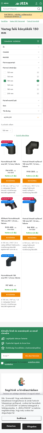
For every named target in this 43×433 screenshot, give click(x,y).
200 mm (22, 93)
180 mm (22, 89)
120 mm (22, 72)
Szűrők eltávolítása (22, 135)
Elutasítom (11, 426)
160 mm (22, 85)
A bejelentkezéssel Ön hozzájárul (22, 363)
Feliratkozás (32, 356)
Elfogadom (31, 426)
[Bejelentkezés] (36, 3)
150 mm (22, 81)
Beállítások (21, 418)
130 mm (22, 77)
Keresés (39, 9)
